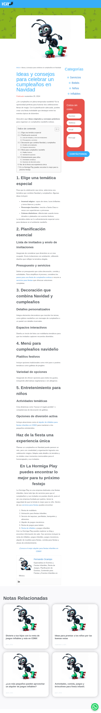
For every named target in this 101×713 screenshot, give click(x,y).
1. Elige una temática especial (30, 133)
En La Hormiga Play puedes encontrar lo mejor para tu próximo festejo (38, 168)
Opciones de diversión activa (31, 162)
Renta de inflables (28, 528)
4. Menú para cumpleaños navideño (32, 150)
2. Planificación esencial (28, 135)
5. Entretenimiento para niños (29, 157)
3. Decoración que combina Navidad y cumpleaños (37, 143)
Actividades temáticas (29, 159)
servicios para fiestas (24, 280)
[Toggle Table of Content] (56, 129)
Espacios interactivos (29, 147)
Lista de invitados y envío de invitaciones (35, 137)
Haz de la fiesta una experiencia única (33, 164)
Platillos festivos (27, 152)
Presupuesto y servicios (30, 140)
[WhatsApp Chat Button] (95, 707)
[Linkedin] (19, 581)
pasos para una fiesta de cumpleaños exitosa (34, 277)
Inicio (18, 67)
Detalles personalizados (30, 145)
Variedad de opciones (29, 154)
